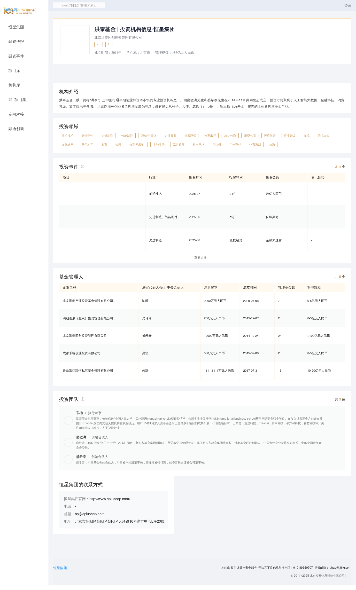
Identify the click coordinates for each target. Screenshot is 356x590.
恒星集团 (10, 9)
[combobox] (79, 5)
